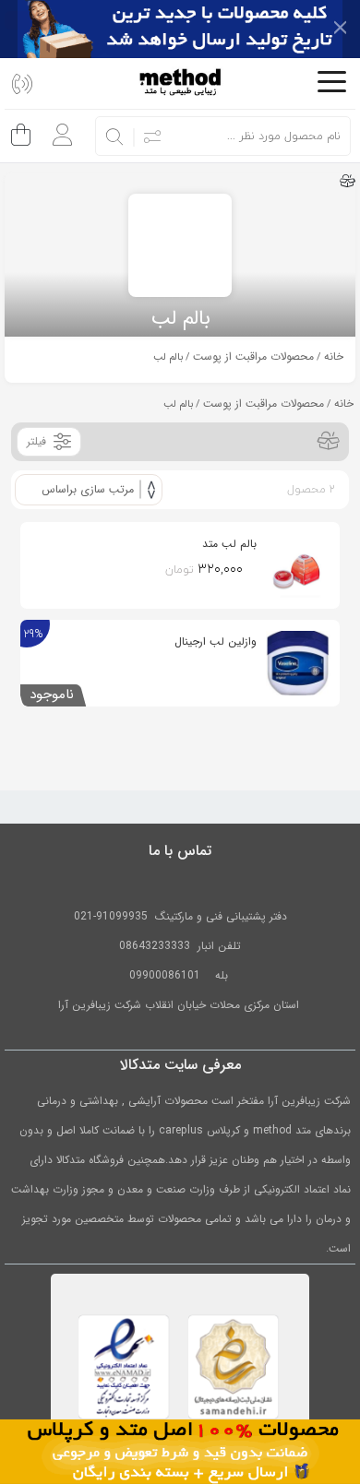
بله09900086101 (180, 975)
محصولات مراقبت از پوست (253, 356)
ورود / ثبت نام (58, 128)
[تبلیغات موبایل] (180, 1451)
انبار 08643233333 (166, 946)
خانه (333, 356)
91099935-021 (111, 916)
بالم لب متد (229, 543)
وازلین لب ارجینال (215, 641)
